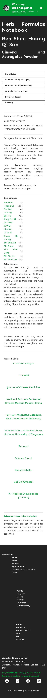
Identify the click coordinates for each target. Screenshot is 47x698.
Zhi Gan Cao (10, 259)
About (15, 560)
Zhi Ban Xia (10, 242)
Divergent (21, 603)
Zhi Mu (7, 216)
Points (20, 591)
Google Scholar (23, 469)
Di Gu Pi (8, 232)
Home (14, 557)
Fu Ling (8, 212)
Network (21, 600)
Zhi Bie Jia (9, 256)
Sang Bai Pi (10, 219)
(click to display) (20, 516)
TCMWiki (23, 375)
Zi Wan (7, 226)
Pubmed (23, 446)
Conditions (17, 569)
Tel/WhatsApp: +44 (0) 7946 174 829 (21, 672)
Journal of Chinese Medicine (23, 387)
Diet (18, 636)
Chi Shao (8, 246)
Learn (14, 572)
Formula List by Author (16, 91)
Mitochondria (29, 569)
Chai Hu (8, 229)
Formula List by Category (17, 80)
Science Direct (23, 458)
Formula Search (23, 630)
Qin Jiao (8, 209)
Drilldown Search (13, 97)
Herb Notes (10, 74)
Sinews (20, 597)
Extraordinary (23, 606)
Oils (18, 633)
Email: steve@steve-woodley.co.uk (20, 676)
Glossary (9, 102)
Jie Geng (8, 222)
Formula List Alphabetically (18, 85)
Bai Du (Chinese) (23, 481)
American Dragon (23, 363)
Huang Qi (9, 205)
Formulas (20, 627)
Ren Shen (8, 202)
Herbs (19, 624)
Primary (21, 594)
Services (15, 563)
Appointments (18, 566)
